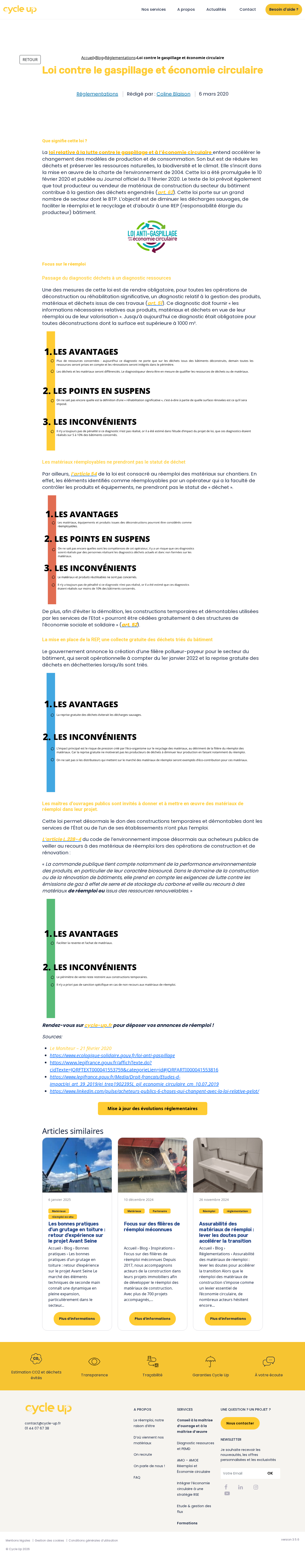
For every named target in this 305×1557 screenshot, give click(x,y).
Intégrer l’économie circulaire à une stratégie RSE (193, 1489)
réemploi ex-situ (226, 106)
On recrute (143, 1454)
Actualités (216, 9)
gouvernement (133, 106)
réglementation (237, 1211)
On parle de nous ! (149, 1466)
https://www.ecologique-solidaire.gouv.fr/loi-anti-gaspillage (112, 1055)
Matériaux (165, 106)
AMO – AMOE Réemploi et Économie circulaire (193, 1466)
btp (43, 106)
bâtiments (28, 106)
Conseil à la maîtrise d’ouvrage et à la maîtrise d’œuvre (195, 1426)
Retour (30, 59)
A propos (186, 9)
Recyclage (184, 106)
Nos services (154, 9)
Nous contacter (240, 1423)
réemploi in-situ (253, 106)
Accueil (87, 57)
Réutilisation (30, 112)
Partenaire (160, 1211)
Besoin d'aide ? (283, 9)
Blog (99, 57)
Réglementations (97, 94)
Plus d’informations (77, 1318)
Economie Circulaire (104, 106)
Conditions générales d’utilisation (93, 1540)
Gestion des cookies (49, 1540)
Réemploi (203, 106)
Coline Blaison (173, 94)
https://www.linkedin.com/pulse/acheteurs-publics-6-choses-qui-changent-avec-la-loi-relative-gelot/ (154, 1091)
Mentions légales (18, 1540)
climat (55, 106)
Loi (151, 106)
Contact (247, 9)
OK (270, 1473)
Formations (187, 1523)
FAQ (137, 1477)
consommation (75, 106)
